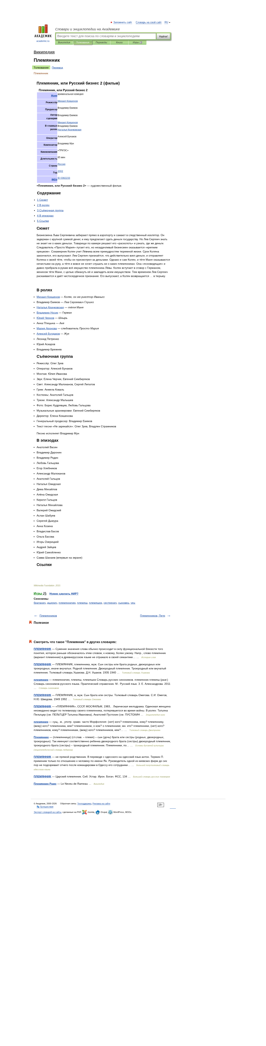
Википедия (64, 42)
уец (133, 602)
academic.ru (42, 41)
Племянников (48, 615)
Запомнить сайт (123, 22)
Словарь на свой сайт (149, 22)
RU (166, 22)
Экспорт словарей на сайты (47, 812)
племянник (41, 679)
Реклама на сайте (101, 803)
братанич (40, 602)
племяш (82, 602)
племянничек (67, 602)
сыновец (123, 602)
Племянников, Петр (152, 615)
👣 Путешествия (45, 806)
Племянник (41, 737)
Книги (119, 42)
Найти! (163, 36)
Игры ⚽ (137, 42)
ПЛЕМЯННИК (42, 648)
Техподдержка (84, 803)
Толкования (82, 42)
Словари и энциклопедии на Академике (87, 29)
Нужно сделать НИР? (63, 593)
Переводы (101, 42)
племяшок (95, 602)
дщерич (52, 602)
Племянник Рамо (45, 783)
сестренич (110, 602)
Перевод (57, 67)
